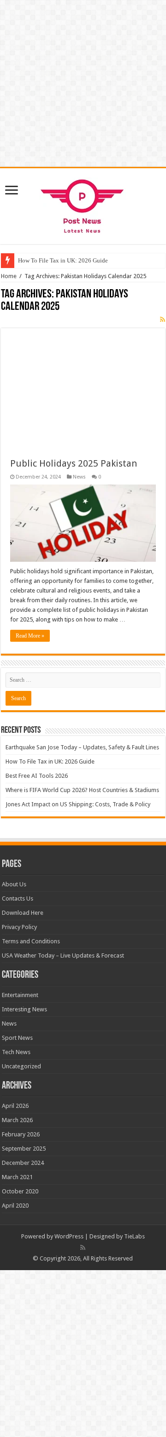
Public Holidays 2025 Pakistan (73, 463)
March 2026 (17, 1120)
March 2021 (17, 1177)
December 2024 (23, 1162)
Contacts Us (17, 898)
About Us (14, 884)
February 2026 (21, 1134)
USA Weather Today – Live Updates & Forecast (63, 955)
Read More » (30, 636)
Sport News (17, 1037)
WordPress (68, 1236)
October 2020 (20, 1191)
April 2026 (15, 1105)
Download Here (22, 912)
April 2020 (15, 1205)
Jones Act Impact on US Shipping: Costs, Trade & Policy (78, 804)
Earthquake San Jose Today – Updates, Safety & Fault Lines (82, 747)
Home (9, 276)
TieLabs (134, 1236)
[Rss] (82, 1247)
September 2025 (24, 1148)
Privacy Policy (19, 927)
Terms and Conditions (31, 941)
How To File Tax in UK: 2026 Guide (63, 260)
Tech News (16, 1052)
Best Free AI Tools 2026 (37, 775)
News (79, 477)
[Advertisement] (83, 385)
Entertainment (20, 995)
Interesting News (24, 1009)
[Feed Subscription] (162, 319)
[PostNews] (83, 205)
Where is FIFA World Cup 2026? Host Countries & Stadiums (82, 790)
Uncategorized (21, 1066)
